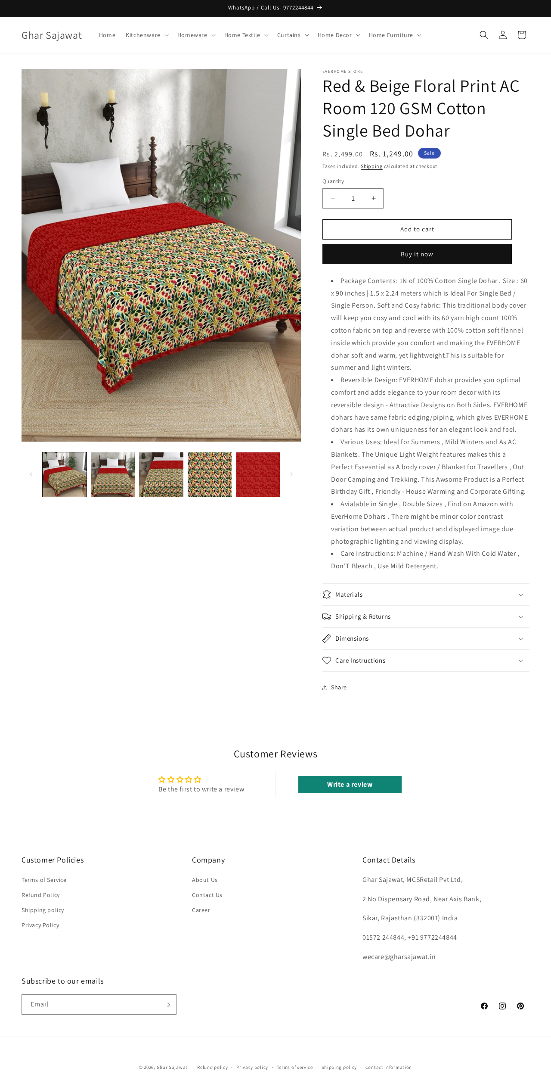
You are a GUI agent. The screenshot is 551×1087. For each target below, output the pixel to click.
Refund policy (212, 1067)
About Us (205, 879)
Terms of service (295, 1067)
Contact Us (207, 894)
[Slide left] (31, 474)
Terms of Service (44, 879)
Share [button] (339, 687)
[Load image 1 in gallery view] (65, 474)
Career (201, 910)
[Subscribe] (166, 1005)
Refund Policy (41, 894)
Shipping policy (43, 910)
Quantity (333, 181)
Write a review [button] (349, 784)
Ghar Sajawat (172, 1067)
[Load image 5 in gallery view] (258, 474)
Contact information (388, 1067)
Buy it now (417, 254)
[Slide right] (291, 474)
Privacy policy (252, 1067)
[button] (146, 35)
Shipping (372, 166)
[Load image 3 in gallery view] (161, 474)
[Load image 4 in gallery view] (210, 474)
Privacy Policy (40, 925)
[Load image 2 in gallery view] (113, 474)
